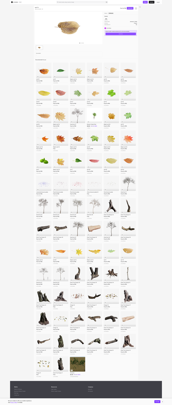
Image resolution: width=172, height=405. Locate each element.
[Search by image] (106, 2)
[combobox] (82, 2)
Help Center (54, 389)
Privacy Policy (13, 402)
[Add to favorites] (136, 8)
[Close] (140, 7)
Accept (157, 401)
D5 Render (90, 391)
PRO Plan (16, 393)
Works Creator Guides (56, 391)
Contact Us (16, 395)
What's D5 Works (18, 389)
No (136, 24)
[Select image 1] (39, 48)
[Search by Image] (37, 64)
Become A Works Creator (20, 391)
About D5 (90, 389)
